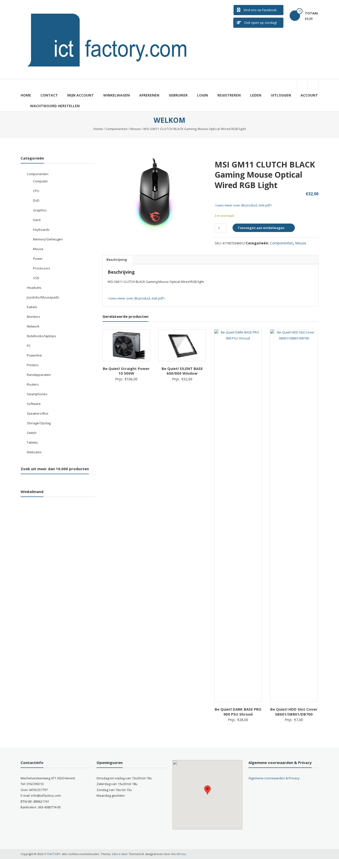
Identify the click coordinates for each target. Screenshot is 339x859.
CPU (36, 191)
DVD (36, 200)
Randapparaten (39, 374)
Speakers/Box (37, 413)
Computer (40, 181)
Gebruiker (178, 95)
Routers (33, 384)
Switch (31, 432)
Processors (41, 268)
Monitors (33, 316)
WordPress (178, 854)
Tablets (32, 442)
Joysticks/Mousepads (43, 297)
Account (309, 95)
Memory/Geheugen (48, 239)
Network (33, 326)
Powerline (34, 355)
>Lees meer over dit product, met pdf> (243, 205)
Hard (36, 220)
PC (29, 345)
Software (34, 403)
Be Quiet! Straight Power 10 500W (126, 371)
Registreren (229, 95)
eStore (116, 854)
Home (26, 95)
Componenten (116, 129)
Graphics (40, 210)
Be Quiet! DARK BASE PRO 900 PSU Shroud (238, 712)
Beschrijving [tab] (116, 259)
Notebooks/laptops (41, 336)
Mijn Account (80, 95)
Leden (255, 95)
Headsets (34, 287)
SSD (36, 278)
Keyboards (41, 229)
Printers (33, 365)
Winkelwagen (116, 95)
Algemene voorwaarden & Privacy (274, 778)
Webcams (34, 452)
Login (202, 95)
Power (38, 258)
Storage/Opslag (39, 423)
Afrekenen (149, 95)
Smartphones (37, 394)
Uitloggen (281, 95)
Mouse (135, 129)
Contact (49, 95)
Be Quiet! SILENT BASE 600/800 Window (182, 371)
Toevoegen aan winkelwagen (260, 228)
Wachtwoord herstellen (55, 105)
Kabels (32, 307)
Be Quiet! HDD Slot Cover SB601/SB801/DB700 (293, 712)
